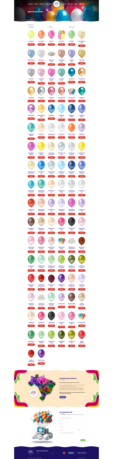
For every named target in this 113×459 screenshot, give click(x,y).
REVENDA (82, 4)
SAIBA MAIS (63, 397)
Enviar (83, 440)
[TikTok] (85, 453)
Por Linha (34, 19)
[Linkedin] (83, 453)
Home (28, 19)
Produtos (31, 19)
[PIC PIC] (56, 6)
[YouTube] (80, 453)
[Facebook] (78, 453)
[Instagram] (81, 453)
